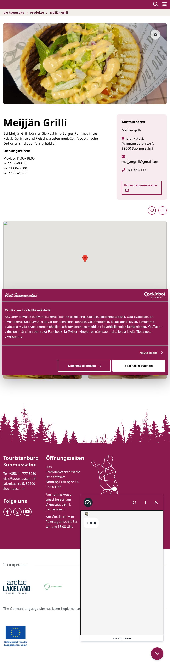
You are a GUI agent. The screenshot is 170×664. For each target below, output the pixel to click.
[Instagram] (17, 512)
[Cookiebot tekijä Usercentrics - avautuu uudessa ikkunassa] (147, 295)
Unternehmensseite (140, 185)
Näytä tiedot (148, 352)
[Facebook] (7, 512)
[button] (157, 653)
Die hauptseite (13, 12)
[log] (121, 572)
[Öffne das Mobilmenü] (164, 4)
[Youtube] (27, 512)
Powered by (122, 638)
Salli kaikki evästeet (139, 365)
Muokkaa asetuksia (82, 365)
